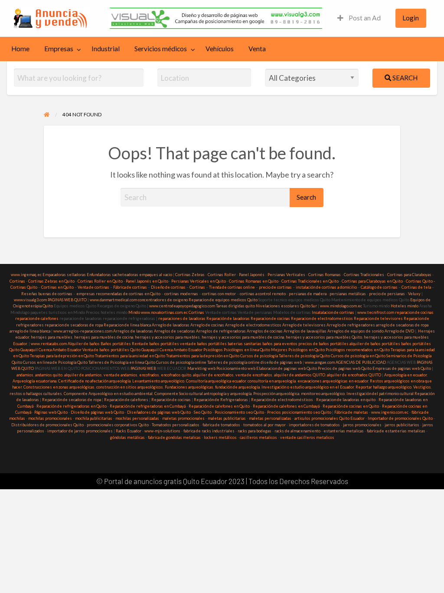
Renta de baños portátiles (155, 343)
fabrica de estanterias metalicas (396, 430)
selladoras (76, 274)
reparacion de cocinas (414, 312)
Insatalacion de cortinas (333, 312)
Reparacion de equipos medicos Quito (223, 299)
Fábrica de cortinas (130, 287)
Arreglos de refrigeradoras (221, 331)
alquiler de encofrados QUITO (354, 374)
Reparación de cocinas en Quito (351, 406)
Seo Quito (203, 412)
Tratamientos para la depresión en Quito (202, 355)
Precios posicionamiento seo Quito (299, 412)
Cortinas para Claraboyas (409, 274)
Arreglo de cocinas (207, 325)
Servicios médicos (160, 49)
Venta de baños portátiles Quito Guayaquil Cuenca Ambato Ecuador (142, 349)
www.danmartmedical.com (113, 299)
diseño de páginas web (281, 362)
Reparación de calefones (126, 399)
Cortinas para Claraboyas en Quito (372, 281)
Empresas (58, 49)
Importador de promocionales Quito (400, 418)
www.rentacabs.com (49, 343)
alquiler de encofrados (213, 374)
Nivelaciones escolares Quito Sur (286, 305)
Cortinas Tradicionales (364, 274)
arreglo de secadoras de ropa (402, 325)
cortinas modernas (181, 293)
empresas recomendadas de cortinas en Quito (118, 293)
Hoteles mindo (404, 305)
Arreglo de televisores (304, 325)
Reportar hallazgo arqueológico (383, 387)
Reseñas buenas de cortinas (46, 293)
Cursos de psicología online (181, 362)
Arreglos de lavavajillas (305, 331)
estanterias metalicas (343, 430)
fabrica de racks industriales (209, 430)
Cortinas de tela (416, 287)
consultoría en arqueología (272, 381)
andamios (24, 374)
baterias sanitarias (244, 343)
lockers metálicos (220, 437)
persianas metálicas (348, 293)
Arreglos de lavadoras (133, 331)
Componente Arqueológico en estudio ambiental (108, 393)
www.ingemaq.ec (26, 274)
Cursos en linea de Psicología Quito (55, 362)
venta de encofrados (253, 374)
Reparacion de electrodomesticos (322, 318)
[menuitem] (359, 18)
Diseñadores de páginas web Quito (159, 412)
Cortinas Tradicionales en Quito (310, 281)
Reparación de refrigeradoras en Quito (71, 406)
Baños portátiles (116, 343)
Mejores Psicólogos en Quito (298, 349)
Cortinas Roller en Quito (100, 281)
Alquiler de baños (84, 343)
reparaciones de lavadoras (182, 318)
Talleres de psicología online (233, 362)
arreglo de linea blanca (30, 331)
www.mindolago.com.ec (341, 305)
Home (20, 49)
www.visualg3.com (30, 299)
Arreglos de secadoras (174, 331)
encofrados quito (176, 374)
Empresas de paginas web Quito (401, 368)
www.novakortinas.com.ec (164, 312)
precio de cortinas (275, 287)
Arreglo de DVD (399, 331)
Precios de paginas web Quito (345, 368)
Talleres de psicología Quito (304, 355)
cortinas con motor (219, 293)
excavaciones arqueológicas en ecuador (332, 381)
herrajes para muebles (51, 337)
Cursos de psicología (259, 355)
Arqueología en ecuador (405, 374)
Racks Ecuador (128, 430)
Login (410, 18)
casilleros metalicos (258, 437)
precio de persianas (387, 293)
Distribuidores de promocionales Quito (47, 424)
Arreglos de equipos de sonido (355, 331)
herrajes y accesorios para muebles (167, 337)
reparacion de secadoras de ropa (74, 325)
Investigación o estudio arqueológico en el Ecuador (307, 387)
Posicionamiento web (235, 368)
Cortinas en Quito (57, 287)
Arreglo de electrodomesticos (253, 325)
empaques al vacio (155, 274)
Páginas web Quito (51, 412)
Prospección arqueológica (276, 393)
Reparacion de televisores (378, 318)
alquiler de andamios (83, 374)
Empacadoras (54, 274)
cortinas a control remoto (263, 293)
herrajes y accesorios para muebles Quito (323, 337)
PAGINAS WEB (143, 368)
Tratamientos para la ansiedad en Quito (130, 355)
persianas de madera (307, 293)
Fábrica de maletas (351, 412)
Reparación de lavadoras (228, 318)
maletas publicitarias (227, 418)
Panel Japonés (251, 274)
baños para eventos (279, 343)
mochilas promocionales (50, 418)
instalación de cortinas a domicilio (326, 287)
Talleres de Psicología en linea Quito (121, 362)
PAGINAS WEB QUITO (67, 299)
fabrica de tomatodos (221, 424)
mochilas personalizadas (137, 418)
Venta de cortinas (93, 287)
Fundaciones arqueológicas (189, 387)
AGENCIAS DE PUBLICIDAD (361, 362)
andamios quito (48, 374)
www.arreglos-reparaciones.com (83, 331)
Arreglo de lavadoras (170, 325)
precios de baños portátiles (323, 343)
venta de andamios (120, 374)
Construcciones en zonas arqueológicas (59, 387)
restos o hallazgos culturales (36, 393)
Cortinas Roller (222, 274)
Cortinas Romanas (324, 274)
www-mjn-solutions (162, 430)
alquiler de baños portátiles (374, 343)
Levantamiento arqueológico (158, 381)
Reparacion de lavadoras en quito (345, 399)
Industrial (105, 49)
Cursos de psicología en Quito (358, 355)
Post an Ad (364, 18)
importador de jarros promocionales (80, 430)
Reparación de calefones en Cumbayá (286, 406)
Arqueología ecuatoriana (34, 381)
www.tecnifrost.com (375, 312)
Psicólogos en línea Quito (247, 349)
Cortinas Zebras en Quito (51, 281)
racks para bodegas (254, 430)
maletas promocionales (183, 418)
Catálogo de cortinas (379, 287)
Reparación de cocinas (171, 399)
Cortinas (17, 281)
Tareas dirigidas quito (235, 305)
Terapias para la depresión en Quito (62, 355)
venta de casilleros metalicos (307, 437)
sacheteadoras (125, 274)
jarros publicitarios (402, 424)
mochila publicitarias (93, 418)
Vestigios (422, 387)
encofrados (149, 374)
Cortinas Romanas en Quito (253, 281)
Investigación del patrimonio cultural (380, 393)
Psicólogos (212, 349)
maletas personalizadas (270, 418)
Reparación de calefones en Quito (219, 406)
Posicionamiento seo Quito (239, 412)
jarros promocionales (362, 424)
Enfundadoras (99, 274)
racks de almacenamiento (297, 430)
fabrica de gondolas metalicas (174, 437)
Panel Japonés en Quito (147, 281)
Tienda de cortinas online (232, 287)
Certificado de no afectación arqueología (94, 381)
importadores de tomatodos (314, 424)
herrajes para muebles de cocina (103, 337)
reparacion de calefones (37, 318)
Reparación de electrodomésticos (282, 399)
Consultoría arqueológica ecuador (216, 381)
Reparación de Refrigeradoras (221, 399)
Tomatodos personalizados (175, 424)
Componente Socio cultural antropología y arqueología (202, 393)
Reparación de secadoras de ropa (71, 399)
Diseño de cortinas (168, 287)
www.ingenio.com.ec (389, 412)
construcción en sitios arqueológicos (129, 387)
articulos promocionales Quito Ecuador (329, 418)
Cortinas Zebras (190, 274)
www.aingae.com (320, 362)
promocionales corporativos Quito (118, 424)
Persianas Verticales (286, 274)
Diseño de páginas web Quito (97, 412)
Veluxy (414, 293)
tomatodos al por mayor (264, 424)
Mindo (134, 312)
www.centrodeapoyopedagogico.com (182, 305)
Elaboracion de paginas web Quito (286, 368)
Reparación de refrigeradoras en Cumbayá (148, 406)
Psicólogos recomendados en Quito (358, 349)
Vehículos (220, 49)
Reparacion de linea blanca (127, 325)
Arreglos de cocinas (265, 331)
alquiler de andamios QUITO (299, 374)
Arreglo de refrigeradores (350, 325)
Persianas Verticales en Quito (199, 281)
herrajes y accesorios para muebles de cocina (243, 337)
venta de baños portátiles (203, 343)
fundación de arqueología (237, 387)
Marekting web (201, 368)
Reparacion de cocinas (270, 318)
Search (404, 78)
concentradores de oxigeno (163, 299)
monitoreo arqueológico (323, 393)
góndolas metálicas (127, 437)
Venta (257, 49)
